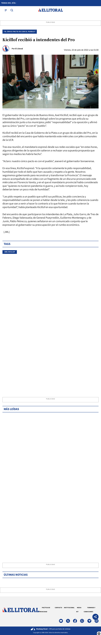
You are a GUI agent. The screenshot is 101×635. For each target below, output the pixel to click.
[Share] (95, 617)
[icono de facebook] (75, 621)
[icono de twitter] (68, 621)
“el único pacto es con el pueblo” (20, 31)
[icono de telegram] (89, 621)
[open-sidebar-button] (5, 10)
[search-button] (11, 10)
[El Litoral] (50, 10)
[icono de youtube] (61, 621)
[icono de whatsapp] (82, 621)
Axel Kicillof (9, 252)
